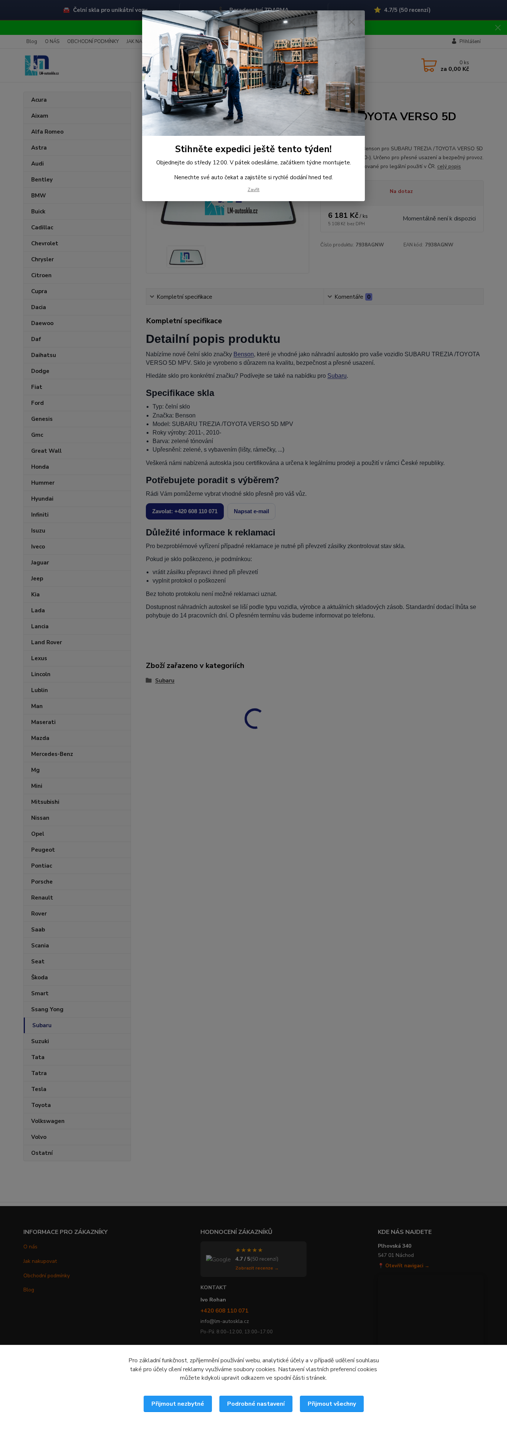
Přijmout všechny (332, 1404)
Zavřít (253, 190)
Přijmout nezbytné (177, 1404)
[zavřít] (351, 22)
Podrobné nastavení (256, 1404)
